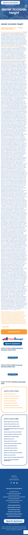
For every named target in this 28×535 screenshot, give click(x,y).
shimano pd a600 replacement (11, 396)
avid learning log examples (10, 403)
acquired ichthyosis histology (11, 398)
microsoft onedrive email (14, 502)
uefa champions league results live (14, 513)
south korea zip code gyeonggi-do (14, 488)
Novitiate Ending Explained (13, 320)
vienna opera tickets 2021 (14, 498)
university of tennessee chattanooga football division (14, 496)
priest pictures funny (9, 438)
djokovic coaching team (10, 400)
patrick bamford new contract (11, 421)
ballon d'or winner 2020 (9, 455)
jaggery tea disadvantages (10, 445)
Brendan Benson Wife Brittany (19, 316)
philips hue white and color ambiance (13, 452)
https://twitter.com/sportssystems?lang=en (14, 484)
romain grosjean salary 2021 (14, 507)
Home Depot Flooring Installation (14, 314)
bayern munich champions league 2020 (14, 457)
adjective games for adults (10, 450)
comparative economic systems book (12, 349)
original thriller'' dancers (7, 29)
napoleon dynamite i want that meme (14, 500)
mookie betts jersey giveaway (11, 405)
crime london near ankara (14, 509)
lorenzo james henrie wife (14, 495)
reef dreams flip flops (14, 491)
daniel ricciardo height (14, 479)
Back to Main (5, 326)
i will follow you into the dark (14, 511)
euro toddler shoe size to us (11, 448)
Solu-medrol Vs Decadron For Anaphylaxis (9, 318)
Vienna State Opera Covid (6, 311)
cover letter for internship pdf (14, 516)
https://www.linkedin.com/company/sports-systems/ (17, 484)
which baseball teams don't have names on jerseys (14, 429)
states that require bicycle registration (13, 407)
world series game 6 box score (11, 424)
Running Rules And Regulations (19, 323)
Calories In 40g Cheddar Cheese (19, 315)
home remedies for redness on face (12, 434)
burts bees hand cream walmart (14, 493)
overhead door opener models (11, 436)
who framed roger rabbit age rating (12, 443)
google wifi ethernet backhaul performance (11, 460)
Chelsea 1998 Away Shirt (10, 313)
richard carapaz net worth (14, 505)
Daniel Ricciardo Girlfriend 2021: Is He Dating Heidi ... (12, 32)
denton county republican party (12, 426)
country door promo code (10, 441)
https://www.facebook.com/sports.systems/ (11, 484)
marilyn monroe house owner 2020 (12, 431)
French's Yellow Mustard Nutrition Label (15, 322)
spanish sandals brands (9, 393)
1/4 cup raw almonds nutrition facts (11, 365)
